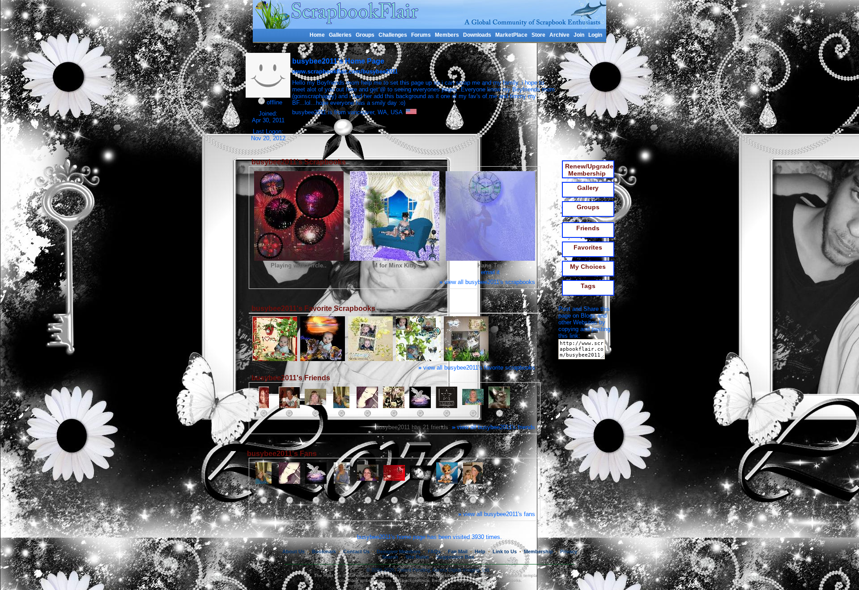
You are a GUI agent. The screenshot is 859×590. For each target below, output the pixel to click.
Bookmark (324, 551)
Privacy (568, 551)
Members (447, 35)
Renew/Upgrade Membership (589, 170)
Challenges (392, 35)
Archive (559, 35)
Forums (421, 35)
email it (490, 272)
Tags (588, 285)
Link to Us (505, 551)
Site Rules (417, 557)
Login (595, 35)
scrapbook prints (468, 580)
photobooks (508, 580)
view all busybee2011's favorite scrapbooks (476, 367)
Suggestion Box (455, 557)
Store (538, 35)
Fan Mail (458, 551)
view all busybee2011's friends (493, 427)
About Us (293, 551)
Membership (538, 551)
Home (317, 35)
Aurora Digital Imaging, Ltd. (461, 570)
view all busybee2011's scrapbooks (487, 282)
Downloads (477, 35)
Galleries (340, 35)
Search (390, 557)
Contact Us (356, 551)
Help (480, 551)
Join (579, 35)
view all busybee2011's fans (496, 514)
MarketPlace (511, 35)
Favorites (588, 247)
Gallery (588, 187)
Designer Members (399, 551)
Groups (365, 35)
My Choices (588, 266)
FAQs (434, 551)
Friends (588, 228)
